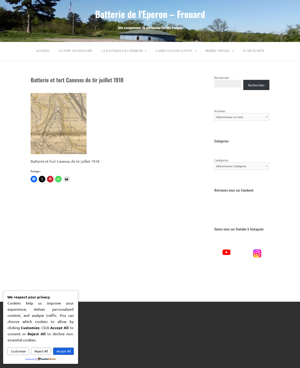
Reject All (41, 351)
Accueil (43, 51)
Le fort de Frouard (75, 51)
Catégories (221, 160)
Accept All (63, 351)
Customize (18, 351)
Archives (219, 111)
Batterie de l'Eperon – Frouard (150, 14)
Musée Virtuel (218, 51)
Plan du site (253, 51)
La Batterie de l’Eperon (122, 51)
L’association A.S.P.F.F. (174, 51)
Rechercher (221, 77)
